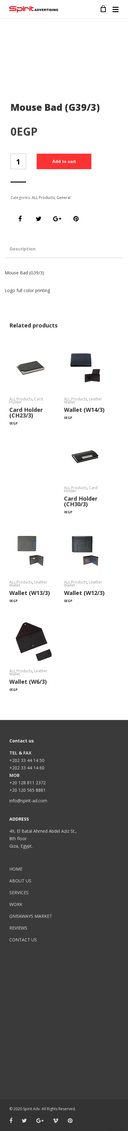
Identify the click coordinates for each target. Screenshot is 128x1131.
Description (22, 249)
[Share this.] (20, 219)
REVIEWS (18, 928)
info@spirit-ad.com (28, 801)
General (64, 197)
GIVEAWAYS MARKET (30, 916)
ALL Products (43, 197)
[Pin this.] (75, 219)
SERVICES (19, 892)
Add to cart (64, 161)
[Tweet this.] (38, 219)
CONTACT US (23, 940)
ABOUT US (20, 881)
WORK (15, 904)
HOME (15, 869)
